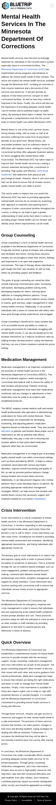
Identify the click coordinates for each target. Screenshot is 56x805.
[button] (52, 6)
